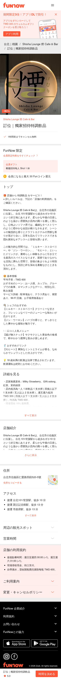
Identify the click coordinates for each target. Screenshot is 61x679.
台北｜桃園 (11, 44)
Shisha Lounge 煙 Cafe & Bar (40, 44)
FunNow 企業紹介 (14, 608)
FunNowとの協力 (13, 632)
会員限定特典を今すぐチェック (19, 155)
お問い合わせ (11, 624)
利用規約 (8, 616)
